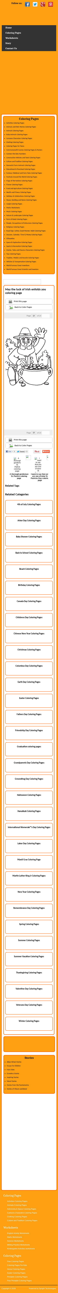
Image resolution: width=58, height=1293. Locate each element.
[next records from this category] (48, 316)
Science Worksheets (15, 1241)
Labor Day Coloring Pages (29, 844)
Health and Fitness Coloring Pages (18, 192)
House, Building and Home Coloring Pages (21, 200)
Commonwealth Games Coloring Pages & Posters (24, 150)
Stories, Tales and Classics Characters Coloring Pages (25, 250)
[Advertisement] (29, 84)
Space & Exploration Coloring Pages (19, 242)
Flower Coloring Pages (14, 185)
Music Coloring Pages (14, 212)
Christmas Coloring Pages (29, 650)
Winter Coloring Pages (29, 1021)
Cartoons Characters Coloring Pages (19, 138)
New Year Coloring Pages (29, 892)
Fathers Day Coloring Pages (29, 714)
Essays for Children (14, 1066)
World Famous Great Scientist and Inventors (22, 269)
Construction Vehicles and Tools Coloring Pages (23, 158)
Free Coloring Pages (15, 1261)
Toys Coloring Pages (13, 254)
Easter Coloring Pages (29, 698)
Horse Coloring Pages (16, 1269)
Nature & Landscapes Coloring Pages (19, 215)
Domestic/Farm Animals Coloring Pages (20, 165)
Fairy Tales (11, 1070)
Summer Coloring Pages (29, 940)
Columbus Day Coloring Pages (29, 666)
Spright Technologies (47, 1289)
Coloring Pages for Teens (15, 146)
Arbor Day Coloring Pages (29, 521)
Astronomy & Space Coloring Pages (21, 1209)
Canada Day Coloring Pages (29, 601)
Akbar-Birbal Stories (14, 1062)
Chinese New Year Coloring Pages (29, 634)
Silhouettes (10, 239)
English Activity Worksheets (18, 1233)
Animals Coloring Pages (14, 131)
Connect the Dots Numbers (16, 154)
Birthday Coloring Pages (29, 585)
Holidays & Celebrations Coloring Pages (20, 196)
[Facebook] (27, 4)
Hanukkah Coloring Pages (29, 811)
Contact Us (11, 48)
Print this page (20, 301)
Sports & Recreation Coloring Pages (19, 246)
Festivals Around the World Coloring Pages (21, 177)
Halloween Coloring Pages (29, 795)
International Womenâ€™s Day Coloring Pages (29, 827)
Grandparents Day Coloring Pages (29, 763)
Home (29, 17)
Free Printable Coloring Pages (19, 1281)
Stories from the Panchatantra (18, 1085)
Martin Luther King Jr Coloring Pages (29, 876)
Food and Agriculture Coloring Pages (19, 188)
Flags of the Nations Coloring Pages (19, 181)
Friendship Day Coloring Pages (29, 731)
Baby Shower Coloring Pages (29, 537)
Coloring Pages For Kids (17, 1265)
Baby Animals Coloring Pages (17, 135)
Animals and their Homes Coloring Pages (21, 127)
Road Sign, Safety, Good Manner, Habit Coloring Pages (26, 231)
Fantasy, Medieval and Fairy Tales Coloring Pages (24, 173)
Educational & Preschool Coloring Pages (20, 169)
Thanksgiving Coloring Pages (29, 973)
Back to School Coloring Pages (29, 553)
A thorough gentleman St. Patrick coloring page (19, 476)
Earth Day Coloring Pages (29, 682)
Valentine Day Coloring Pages (29, 989)
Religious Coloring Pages (15, 227)
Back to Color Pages (23, 307)
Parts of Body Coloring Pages (16, 219)
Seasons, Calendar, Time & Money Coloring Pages (24, 235)
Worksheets (12, 38)
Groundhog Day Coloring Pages (29, 779)
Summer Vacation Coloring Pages (29, 957)
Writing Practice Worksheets (18, 1245)
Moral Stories (12, 1081)
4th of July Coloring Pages (29, 504)
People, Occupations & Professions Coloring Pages (24, 223)
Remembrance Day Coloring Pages (29, 908)
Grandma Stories (13, 1074)
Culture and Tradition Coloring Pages (19, 161)
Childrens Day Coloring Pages (29, 618)
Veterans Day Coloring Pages (29, 1005)
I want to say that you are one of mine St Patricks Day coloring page (40, 477)
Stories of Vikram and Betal (17, 1089)
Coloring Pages (13, 33)
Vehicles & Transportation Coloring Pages (21, 262)
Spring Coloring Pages (29, 924)
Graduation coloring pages (29, 747)
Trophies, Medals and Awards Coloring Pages (22, 258)
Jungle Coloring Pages (14, 204)
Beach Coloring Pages (29, 569)
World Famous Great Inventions (17, 265)
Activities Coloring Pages (15, 123)
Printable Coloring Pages (17, 1277)
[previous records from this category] (44, 316)
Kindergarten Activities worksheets (21, 1249)
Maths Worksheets (13, 208)
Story (8, 43)
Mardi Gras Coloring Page (29, 860)
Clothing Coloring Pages (14, 142)
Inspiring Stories (13, 1077)
